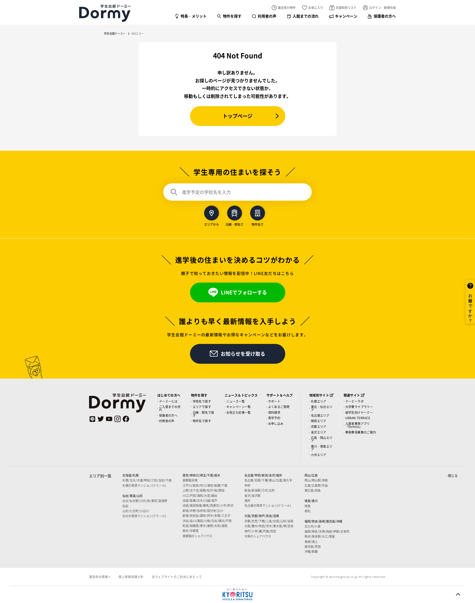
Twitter (100, 419)
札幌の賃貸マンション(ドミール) (144, 485)
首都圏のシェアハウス (197, 536)
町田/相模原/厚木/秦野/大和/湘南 (205, 526)
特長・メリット (194, 16)
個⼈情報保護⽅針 (131, 577)
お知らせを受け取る (243, 353)
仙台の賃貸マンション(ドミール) (144, 516)
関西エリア (318, 420)
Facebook (126, 419)
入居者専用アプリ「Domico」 (357, 425)
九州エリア (318, 454)
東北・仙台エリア (321, 408)
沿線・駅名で (234, 224)
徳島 (307, 506)
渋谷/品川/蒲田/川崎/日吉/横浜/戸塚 (207, 521)
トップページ (237, 116)
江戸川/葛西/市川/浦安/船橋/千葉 (205, 485)
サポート (274, 401)
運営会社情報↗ (100, 577)
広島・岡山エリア (321, 439)
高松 (307, 511)
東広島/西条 (313, 490)
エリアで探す (202, 406)
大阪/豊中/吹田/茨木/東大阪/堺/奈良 (268, 526)
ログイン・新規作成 (382, 7)
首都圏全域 (190, 480)
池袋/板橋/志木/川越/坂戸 (200, 500)
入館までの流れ (306, 16)
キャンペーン (346, 16)
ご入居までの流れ (170, 408)
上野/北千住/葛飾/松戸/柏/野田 (203, 490)
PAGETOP (458, 594)
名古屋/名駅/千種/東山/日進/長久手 (268, 480)
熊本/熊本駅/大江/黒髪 (320, 536)
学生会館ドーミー (115, 33)
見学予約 (274, 417)
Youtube (109, 419)
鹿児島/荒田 (313, 546)
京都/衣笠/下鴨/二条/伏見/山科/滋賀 (268, 521)
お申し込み (276, 423)
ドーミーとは (168, 401)
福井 (247, 500)
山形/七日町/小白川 (135, 511)
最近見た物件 (287, 7)
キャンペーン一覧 (238, 406)
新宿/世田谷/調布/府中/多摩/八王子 (206, 515)
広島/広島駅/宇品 (316, 485)
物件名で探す (202, 420)
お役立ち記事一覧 (238, 412)
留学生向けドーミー (359, 412)
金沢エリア (318, 432)
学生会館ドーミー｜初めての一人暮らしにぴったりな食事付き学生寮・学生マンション (105, 13)
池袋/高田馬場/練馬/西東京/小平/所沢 (208, 505)
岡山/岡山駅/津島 (316, 480)
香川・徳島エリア (321, 448)
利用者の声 (267, 16)
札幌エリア (318, 401)
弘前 (125, 506)
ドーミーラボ (354, 401)
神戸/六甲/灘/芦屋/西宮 (260, 531)
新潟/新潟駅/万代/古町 (259, 490)
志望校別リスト (346, 7)
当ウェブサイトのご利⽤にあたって (177, 577)
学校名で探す (202, 401)
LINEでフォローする (244, 292)
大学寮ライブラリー (359, 406)
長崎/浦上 (311, 541)
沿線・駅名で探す (203, 414)
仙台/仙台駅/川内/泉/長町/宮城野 (144, 501)
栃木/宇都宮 (191, 531)
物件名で (257, 224)
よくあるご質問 (279, 406)
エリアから (211, 224)
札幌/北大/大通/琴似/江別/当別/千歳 (146, 480)
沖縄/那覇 (311, 551)
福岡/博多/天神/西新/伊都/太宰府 (327, 531)
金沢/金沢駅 (252, 495)
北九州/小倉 (313, 526)
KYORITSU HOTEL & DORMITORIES (237, 594)
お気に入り (315, 7)
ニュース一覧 (235, 401)
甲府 (247, 485)
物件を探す (232, 16)
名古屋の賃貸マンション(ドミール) (267, 505)
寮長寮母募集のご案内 (360, 432)
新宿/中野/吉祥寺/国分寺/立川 (203, 510)
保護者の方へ (385, 16)
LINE (92, 419)
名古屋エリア (320, 415)
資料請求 (274, 412)
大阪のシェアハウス (257, 536)
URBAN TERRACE (357, 417)
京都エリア (318, 426)
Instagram (117, 419)
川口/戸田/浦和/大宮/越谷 (200, 495)
